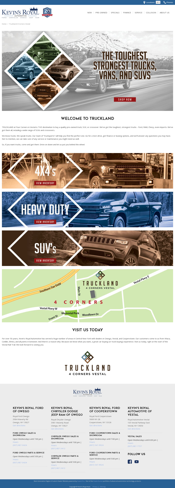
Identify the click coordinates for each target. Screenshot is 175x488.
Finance (127, 12)
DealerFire (81, 481)
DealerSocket (98, 481)
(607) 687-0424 (20, 445)
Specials (115, 12)
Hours (15, 442)
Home (4, 24)
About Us (164, 12)
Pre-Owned (101, 12)
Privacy (95, 487)
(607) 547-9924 (96, 445)
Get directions (19, 425)
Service (138, 12)
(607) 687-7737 (135, 446)
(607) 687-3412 (58, 448)
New (89, 12)
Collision (151, 12)
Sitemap (103, 487)
